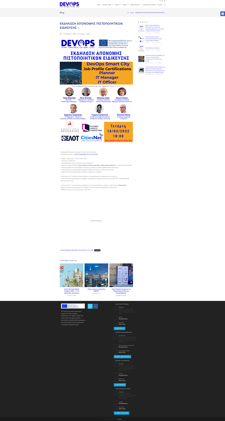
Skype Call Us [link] (119, 328)
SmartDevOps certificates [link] (152, 48)
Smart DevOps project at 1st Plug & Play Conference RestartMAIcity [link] (121, 291)
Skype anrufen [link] (120, 385)
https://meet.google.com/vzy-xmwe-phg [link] (86, 154)
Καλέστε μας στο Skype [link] (122, 356)
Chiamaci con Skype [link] (121, 413)
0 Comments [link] (157, 32)
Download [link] (97, 250)
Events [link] (82, 34)
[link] (222, 13)
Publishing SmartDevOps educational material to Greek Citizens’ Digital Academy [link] (153, 38)
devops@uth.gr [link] (123, 319)
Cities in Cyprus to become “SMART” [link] (96, 290)
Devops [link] (120, 419)
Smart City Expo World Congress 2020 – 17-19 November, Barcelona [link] (71, 291)
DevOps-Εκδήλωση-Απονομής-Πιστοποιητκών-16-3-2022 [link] (77, 250)
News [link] (88, 34)
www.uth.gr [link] (122, 324)
